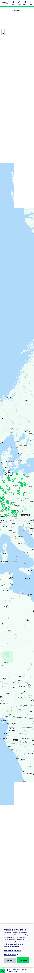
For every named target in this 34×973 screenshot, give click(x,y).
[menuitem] (14, 3)
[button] (8, 509)
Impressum (17, 950)
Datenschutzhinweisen (11, 946)
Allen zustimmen (23, 959)
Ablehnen (10, 960)
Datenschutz (8, 950)
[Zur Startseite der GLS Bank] (5, 3)
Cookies (17, 942)
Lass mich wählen (10, 954)
